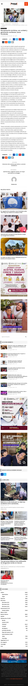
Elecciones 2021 (5, 602)
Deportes (3, 598)
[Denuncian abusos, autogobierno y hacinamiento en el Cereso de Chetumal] (7, 575)
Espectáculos (5, 594)
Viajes (3, 596)
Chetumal (4, 624)
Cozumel (4, 626)
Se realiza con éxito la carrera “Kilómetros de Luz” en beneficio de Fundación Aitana (13, 258)
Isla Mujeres (4, 628)
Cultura (2, 592)
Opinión (2, 616)
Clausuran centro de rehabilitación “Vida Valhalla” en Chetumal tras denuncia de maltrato (17, 347)
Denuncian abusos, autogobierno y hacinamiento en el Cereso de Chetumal (7, 582)
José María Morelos (6, 630)
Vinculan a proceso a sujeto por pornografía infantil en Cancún (15, 361)
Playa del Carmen (6, 632)
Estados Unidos (5, 610)
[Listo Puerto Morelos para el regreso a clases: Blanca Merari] (4, 355)
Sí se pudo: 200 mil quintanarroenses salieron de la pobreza (16, 368)
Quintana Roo (4, 618)
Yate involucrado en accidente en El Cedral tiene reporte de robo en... (7, 538)
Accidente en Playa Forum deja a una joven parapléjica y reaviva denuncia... (20, 538)
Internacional (4, 608)
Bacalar (3, 620)
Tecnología (3, 644)
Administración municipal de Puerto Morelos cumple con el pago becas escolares (13, 235)
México (2, 612)
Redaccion (4, 35)
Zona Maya (4, 638)
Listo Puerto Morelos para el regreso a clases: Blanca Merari (16, 354)
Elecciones (3, 600)
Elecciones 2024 (5, 606)
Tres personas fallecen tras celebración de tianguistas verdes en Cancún (13, 562)
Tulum (3, 636)
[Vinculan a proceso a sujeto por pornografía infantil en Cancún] (4, 362)
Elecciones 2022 (5, 604)
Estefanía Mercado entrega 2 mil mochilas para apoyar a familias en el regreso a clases (17, 384)
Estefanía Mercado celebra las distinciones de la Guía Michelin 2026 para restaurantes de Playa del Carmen (17, 376)
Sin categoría (4, 642)
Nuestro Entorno (4, 614)
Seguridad (3, 640)
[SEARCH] (25, 336)
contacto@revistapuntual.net (16, 678)
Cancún (3, 622)
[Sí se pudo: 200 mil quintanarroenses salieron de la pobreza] (4, 369)
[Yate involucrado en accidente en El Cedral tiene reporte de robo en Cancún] (7, 531)
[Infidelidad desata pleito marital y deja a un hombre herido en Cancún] (4, 393)
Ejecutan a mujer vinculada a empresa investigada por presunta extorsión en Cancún (7, 523)
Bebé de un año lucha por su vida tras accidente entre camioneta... (13, 502)
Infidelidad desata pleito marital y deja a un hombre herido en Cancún (17, 392)
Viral (2, 646)
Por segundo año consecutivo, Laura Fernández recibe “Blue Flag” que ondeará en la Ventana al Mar (14, 212)
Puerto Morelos (3, 28)
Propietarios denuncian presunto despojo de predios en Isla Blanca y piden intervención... (19, 523)
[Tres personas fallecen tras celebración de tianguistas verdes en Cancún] (14, 551)
